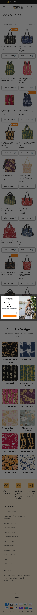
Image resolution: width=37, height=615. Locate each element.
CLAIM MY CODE (9, 316)
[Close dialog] (35, 297)
